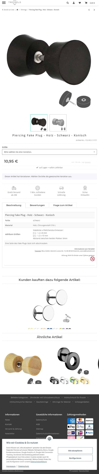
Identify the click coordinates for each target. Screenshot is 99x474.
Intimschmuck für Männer (21, 402)
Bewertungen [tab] (37, 205)
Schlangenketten (82, 402)
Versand (87, 162)
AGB (38, 424)
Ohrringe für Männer (61, 402)
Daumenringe (42, 402)
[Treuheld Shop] (17, 10)
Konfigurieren (75, 458)
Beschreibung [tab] (13, 205)
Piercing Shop (84, 471)
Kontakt (8, 424)
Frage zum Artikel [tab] (62, 205)
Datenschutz (23, 466)
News (7, 420)
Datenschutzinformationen (47, 433)
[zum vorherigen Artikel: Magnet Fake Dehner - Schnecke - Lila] (89, 10)
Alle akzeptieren (75, 451)
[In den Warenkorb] (4, 15)
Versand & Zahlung (13, 429)
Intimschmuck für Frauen (75, 397)
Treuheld (38, 251)
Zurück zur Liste (9, 10)
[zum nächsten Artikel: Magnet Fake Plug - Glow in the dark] (94, 10)
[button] (68, 2)
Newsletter (10, 433)
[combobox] (49, 152)
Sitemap (39, 429)
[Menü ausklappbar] (4, 1)
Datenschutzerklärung (39, 462)
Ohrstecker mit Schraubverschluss (45, 397)
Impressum (11, 466)
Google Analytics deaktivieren (12, 471)
